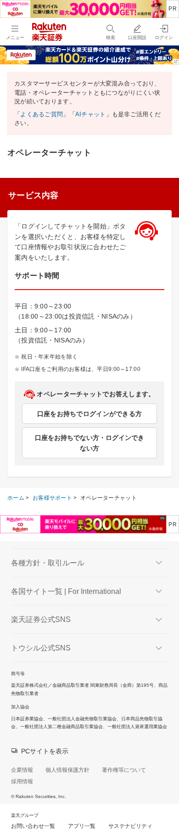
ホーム (15, 498)
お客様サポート (52, 498)
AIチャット (90, 114)
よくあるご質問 (41, 114)
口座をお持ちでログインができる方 (89, 413)
